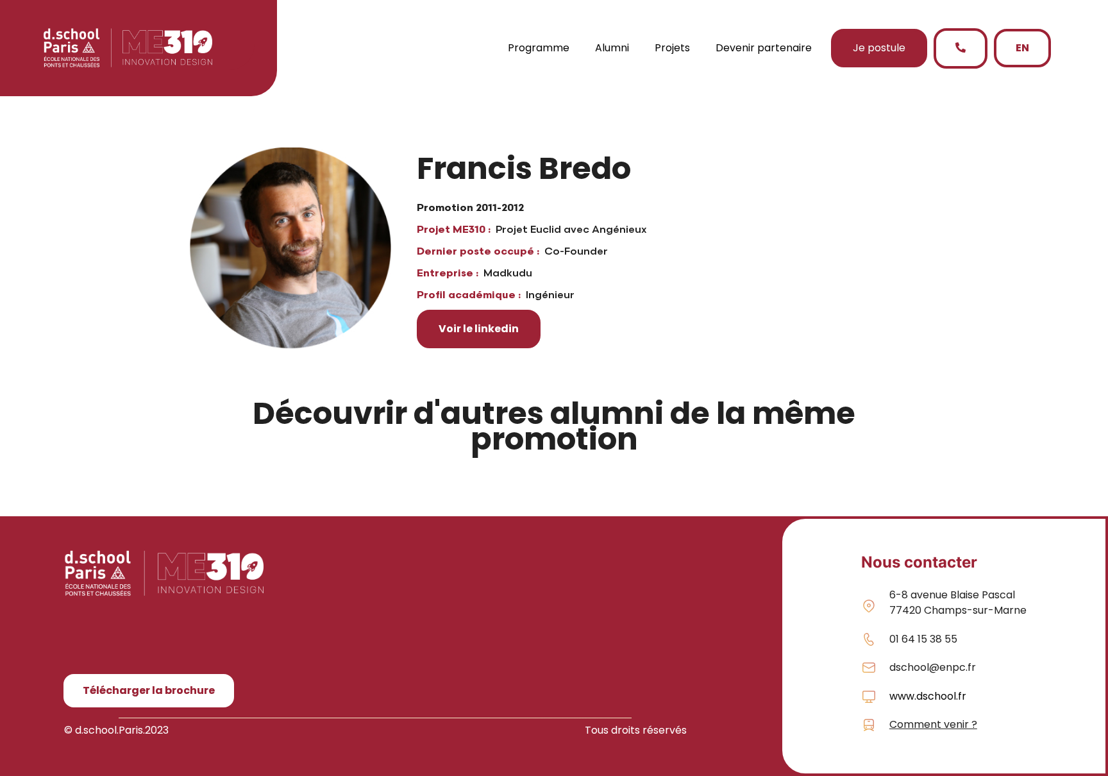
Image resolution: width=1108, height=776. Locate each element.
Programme (538, 47)
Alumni (612, 47)
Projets (672, 47)
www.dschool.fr (927, 696)
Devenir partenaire (764, 47)
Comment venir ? (933, 724)
